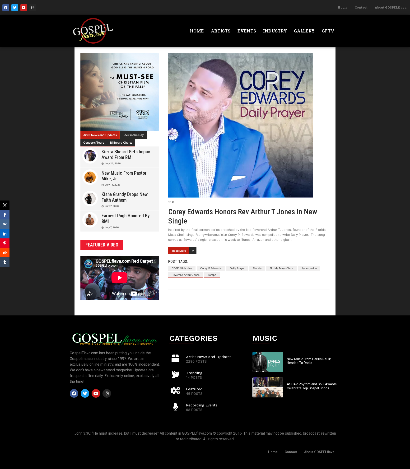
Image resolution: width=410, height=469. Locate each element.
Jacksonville (309, 268)
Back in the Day (133, 135)
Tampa (212, 275)
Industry (275, 31)
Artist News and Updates (100, 135)
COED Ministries (182, 268)
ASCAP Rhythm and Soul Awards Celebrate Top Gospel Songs (312, 386)
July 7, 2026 (112, 206)
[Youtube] (23, 7)
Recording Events (201, 405)
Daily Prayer (237, 268)
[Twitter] (14, 7)
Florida (257, 268)
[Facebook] (5, 7)
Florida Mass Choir (281, 268)
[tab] (100, 135)
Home (343, 7)
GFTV (328, 31)
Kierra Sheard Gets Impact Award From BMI (127, 154)
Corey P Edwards (211, 268)
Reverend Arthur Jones (186, 275)
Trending (194, 373)
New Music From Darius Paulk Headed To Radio (309, 361)
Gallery (304, 31)
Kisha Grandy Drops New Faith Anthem (125, 197)
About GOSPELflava (390, 7)
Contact (361, 7)
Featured (194, 389)
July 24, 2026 (113, 163)
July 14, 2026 (112, 184)
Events (247, 31)
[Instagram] (32, 7)
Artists (220, 31)
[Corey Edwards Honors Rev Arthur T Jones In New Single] (249, 125)
